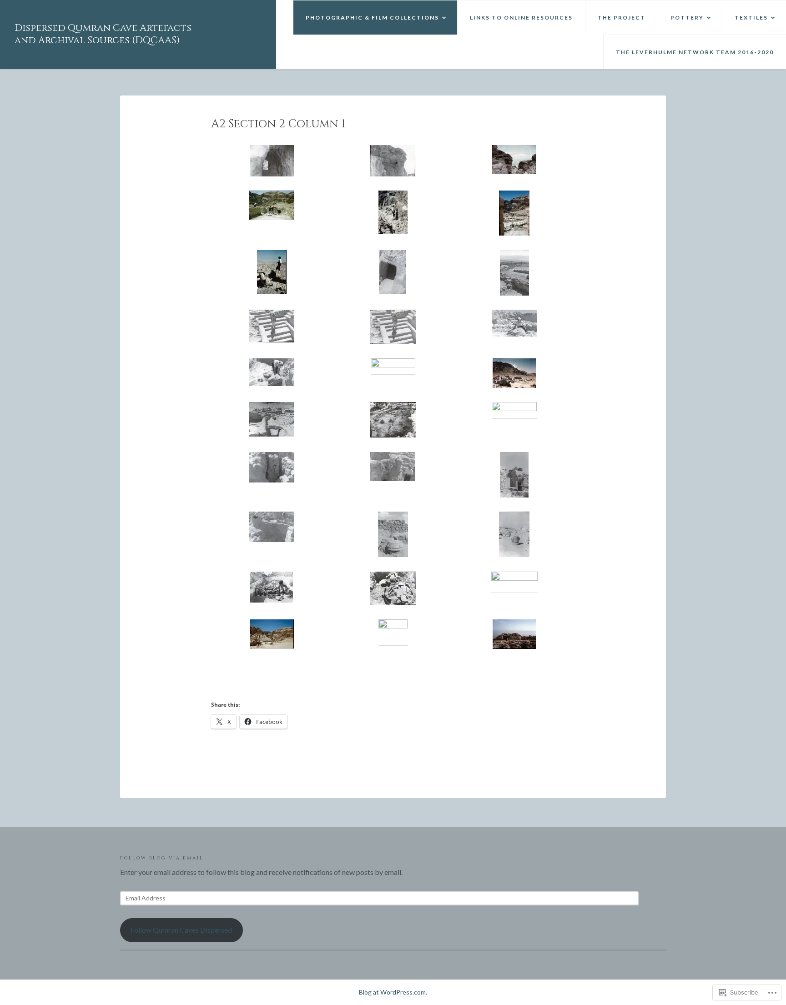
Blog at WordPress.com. (393, 992)
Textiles (751, 17)
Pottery (687, 17)
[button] (272, 160)
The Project (621, 17)
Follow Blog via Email (161, 858)
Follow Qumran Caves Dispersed (181, 929)
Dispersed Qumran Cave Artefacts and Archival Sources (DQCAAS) (103, 34)
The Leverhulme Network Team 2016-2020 (695, 52)
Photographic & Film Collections (372, 17)
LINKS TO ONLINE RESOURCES (521, 17)
